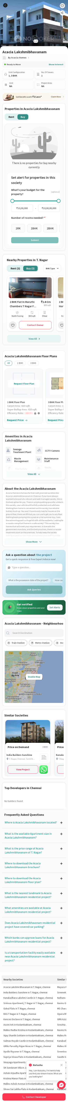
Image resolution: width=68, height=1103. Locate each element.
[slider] (12, 201)
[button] (25, 413)
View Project (23, 769)
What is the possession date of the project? (28, 580)
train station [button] (18, 642)
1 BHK (20, 363)
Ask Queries (34, 589)
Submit (35, 240)
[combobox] (36, 633)
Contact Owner (35, 325)
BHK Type (50, 268)
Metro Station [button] (42, 642)
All (8, 363)
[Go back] (5, 5)
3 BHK (33, 363)
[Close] (61, 1065)
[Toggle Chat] (61, 1085)
